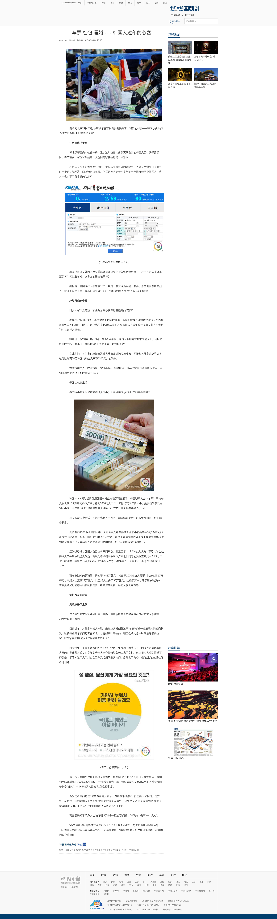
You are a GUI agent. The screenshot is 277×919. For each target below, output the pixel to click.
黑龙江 (153, 882)
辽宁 (137, 882)
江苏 (170, 882)
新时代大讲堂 (176, 683)
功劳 (90, 850)
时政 (103, 3)
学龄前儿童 (134, 850)
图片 (139, 3)
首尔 (73, 850)
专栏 (156, 3)
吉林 (145, 882)
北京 (105, 882)
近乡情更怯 (116, 850)
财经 (121, 3)
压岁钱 (85, 850)
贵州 (154, 885)
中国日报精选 (176, 758)
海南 (123, 885)
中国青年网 (159, 891)
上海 (162, 882)
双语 (165, 3)
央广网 (211, 891)
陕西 (170, 885)
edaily (68, 850)
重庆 (131, 885)
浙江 (178, 882)
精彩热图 (174, 34)
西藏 (162, 885)
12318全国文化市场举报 (147, 909)
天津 (113, 882)
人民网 (106, 891)
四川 (139, 885)
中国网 (126, 891)
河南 (209, 882)
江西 (194, 882)
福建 (186, 882)
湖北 (92, 885)
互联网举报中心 (114, 901)
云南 (147, 885)
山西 (129, 882)
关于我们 (64, 887)
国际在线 (146, 891)
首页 (92, 875)
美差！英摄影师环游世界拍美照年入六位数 (192, 721)
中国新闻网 (94, 894)
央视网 (135, 891)
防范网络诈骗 (131, 901)
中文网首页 (92, 3)
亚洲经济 (125, 850)
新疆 (178, 885)
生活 (130, 3)
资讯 (112, 3)
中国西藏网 (200, 891)
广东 (107, 885)
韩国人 (79, 850)
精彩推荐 (174, 648)
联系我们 (75, 887)
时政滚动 (189, 15)
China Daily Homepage (72, 3)
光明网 (106, 894)
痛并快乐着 (97, 850)
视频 (148, 3)
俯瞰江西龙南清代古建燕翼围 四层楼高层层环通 (179, 59)
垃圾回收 (106, 850)
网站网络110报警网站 (172, 909)
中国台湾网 (186, 891)
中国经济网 (172, 891)
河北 (121, 882)
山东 (201, 882)
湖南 (99, 885)
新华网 (116, 891)
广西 (115, 885)
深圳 (186, 885)
